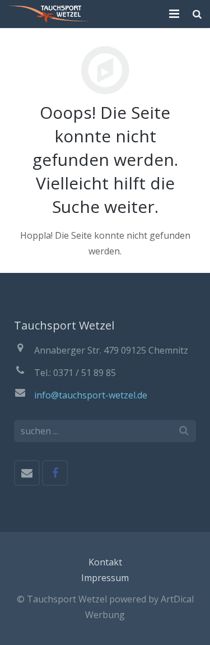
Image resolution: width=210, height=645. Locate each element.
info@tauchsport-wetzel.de (90, 395)
